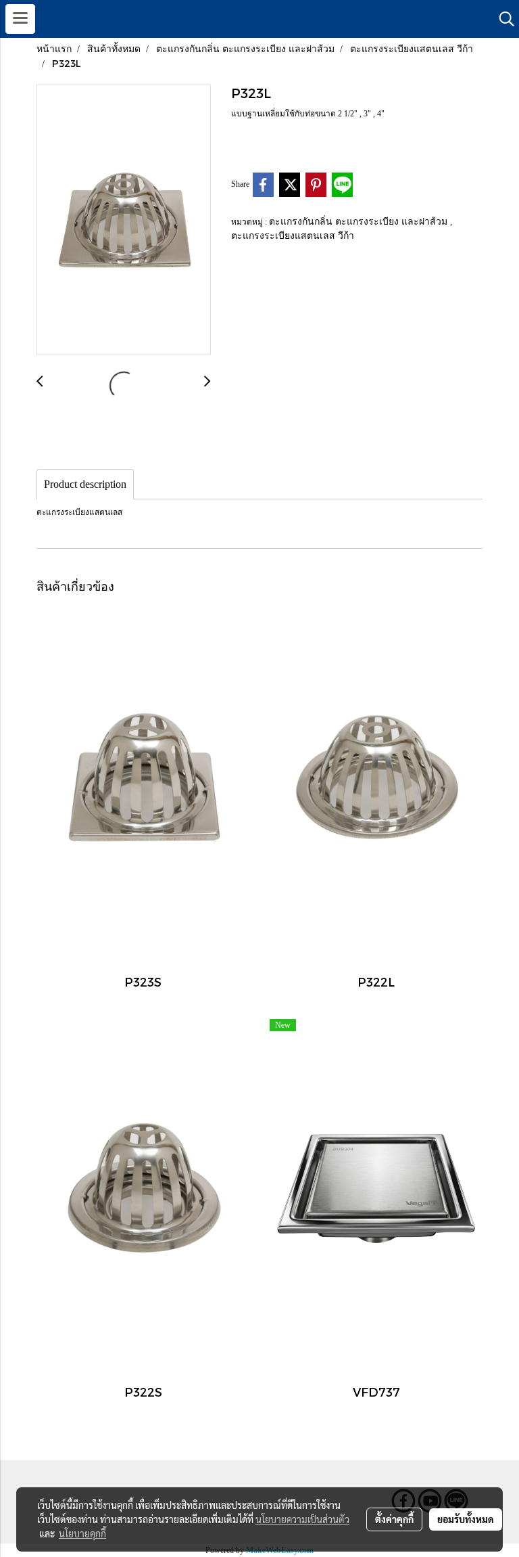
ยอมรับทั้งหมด (465, 1519)
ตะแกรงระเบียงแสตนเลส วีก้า (292, 235)
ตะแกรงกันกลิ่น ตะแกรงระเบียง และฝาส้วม (359, 221)
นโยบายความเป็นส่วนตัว (302, 1519)
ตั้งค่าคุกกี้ (394, 1519)
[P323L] (123, 220)
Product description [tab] (85, 484)
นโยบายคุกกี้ (82, 1533)
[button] (502, 19)
